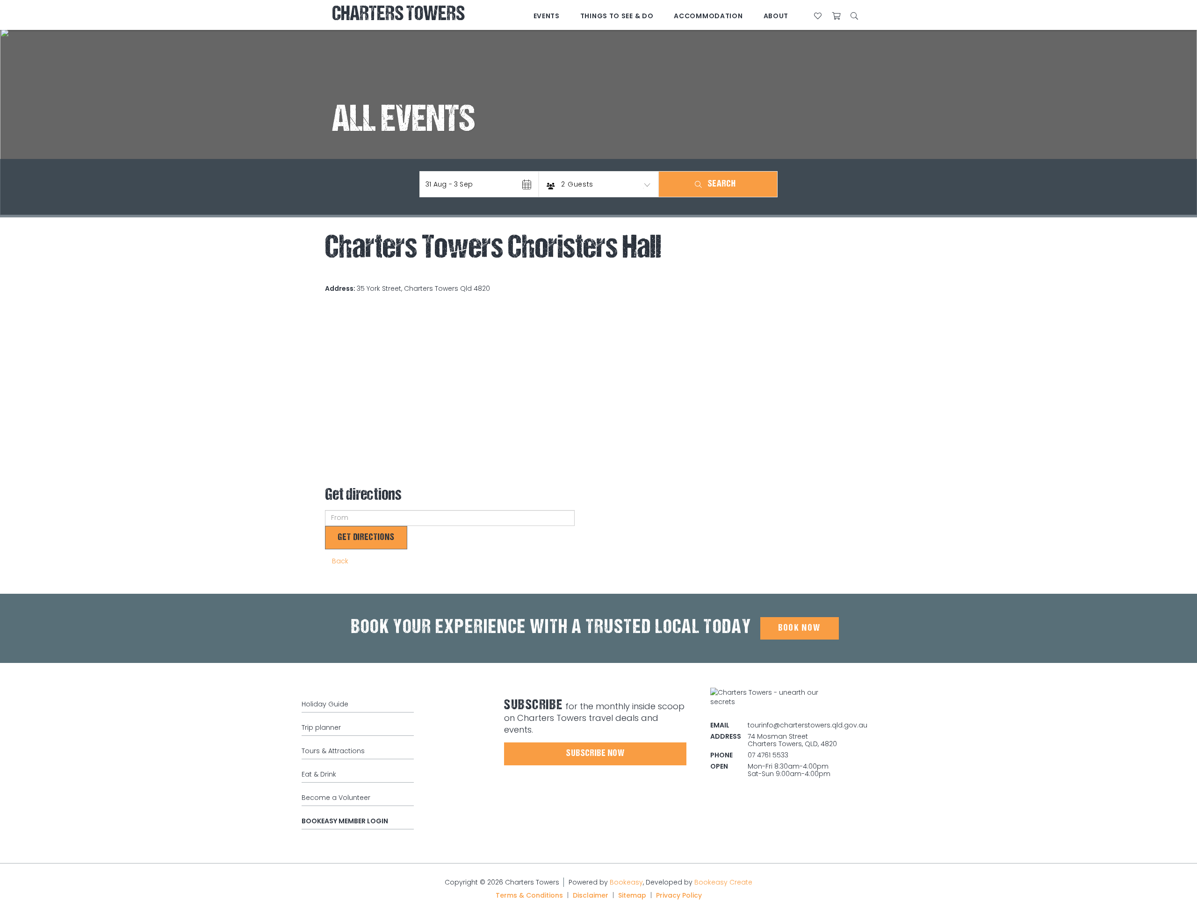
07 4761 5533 (768, 755)
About (776, 16)
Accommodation (708, 16)
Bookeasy (626, 882)
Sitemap (632, 895)
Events (547, 16)
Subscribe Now (595, 753)
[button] (479, 184)
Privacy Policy (679, 895)
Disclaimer (590, 895)
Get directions (366, 537)
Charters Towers (398, 15)
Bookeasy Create (723, 882)
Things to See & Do (617, 16)
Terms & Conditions (529, 895)
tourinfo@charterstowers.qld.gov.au (807, 725)
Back (340, 561)
